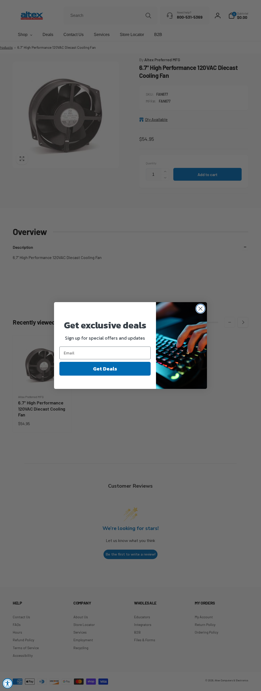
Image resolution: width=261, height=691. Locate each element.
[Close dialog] (200, 308)
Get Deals (105, 369)
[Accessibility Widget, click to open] (8, 683)
